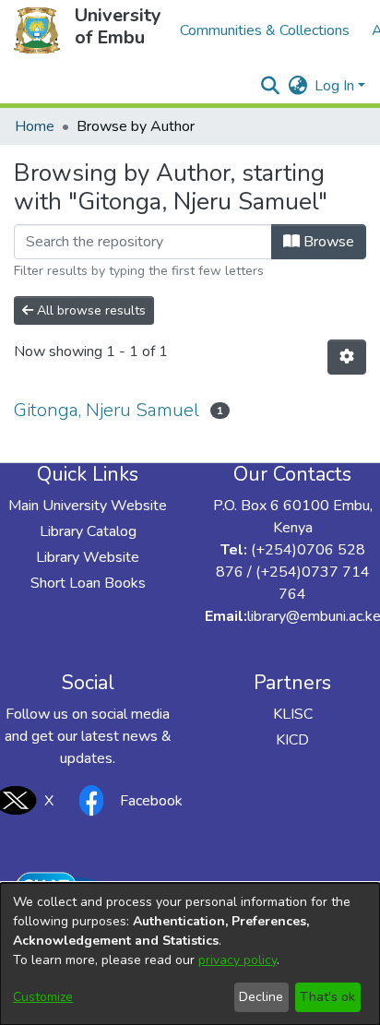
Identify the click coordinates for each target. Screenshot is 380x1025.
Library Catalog (88, 531)
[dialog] (190, 954)
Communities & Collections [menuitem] (265, 30)
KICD (292, 740)
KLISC (293, 714)
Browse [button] (327, 242)
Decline (261, 997)
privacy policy (237, 960)
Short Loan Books (88, 583)
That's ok (327, 997)
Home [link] (34, 126)
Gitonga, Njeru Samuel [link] (106, 410)
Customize (43, 997)
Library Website (87, 557)
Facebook (151, 801)
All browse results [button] (89, 310)
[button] (37, 30)
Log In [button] (336, 86)
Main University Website (87, 505)
